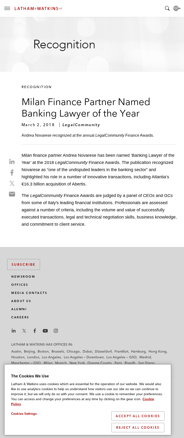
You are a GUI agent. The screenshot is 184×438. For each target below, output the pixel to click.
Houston (17, 357)
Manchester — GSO (26, 363)
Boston (43, 351)
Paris (118, 363)
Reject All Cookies (138, 427)
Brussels (58, 351)
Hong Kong (158, 351)
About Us (21, 301)
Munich (61, 363)
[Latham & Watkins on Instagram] (55, 330)
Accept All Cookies (138, 416)
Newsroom (23, 276)
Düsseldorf (103, 351)
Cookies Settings (24, 414)
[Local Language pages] (177, 8)
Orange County (99, 363)
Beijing (29, 351)
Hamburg (138, 351)
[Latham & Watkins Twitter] (24, 330)
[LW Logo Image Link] (38, 8)
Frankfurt (121, 351)
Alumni (19, 309)
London (33, 357)
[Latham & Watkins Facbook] (34, 330)
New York (77, 363)
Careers (20, 317)
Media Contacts (29, 293)
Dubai (87, 351)
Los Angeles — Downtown (84, 357)
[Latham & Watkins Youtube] (45, 330)
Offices (19, 284)
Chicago (73, 351)
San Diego (146, 363)
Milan (48, 363)
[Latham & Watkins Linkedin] (13, 330)
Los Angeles (51, 357)
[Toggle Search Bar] (167, 8)
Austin (16, 351)
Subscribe (24, 264)
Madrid (145, 357)
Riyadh (130, 363)
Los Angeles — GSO (121, 357)
